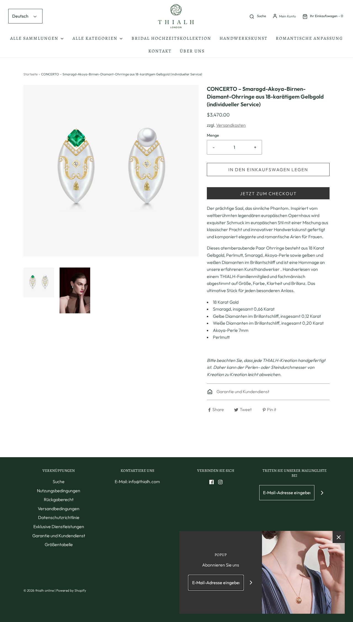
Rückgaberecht (59, 499)
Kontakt (160, 51)
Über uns (192, 51)
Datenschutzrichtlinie (58, 517)
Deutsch (20, 16)
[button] (38, 282)
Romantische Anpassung (309, 38)
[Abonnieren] (322, 492)
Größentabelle (59, 544)
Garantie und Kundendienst (242, 391)
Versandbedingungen (58, 508)
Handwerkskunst (244, 38)
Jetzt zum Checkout (268, 193)
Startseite (30, 74)
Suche (59, 481)
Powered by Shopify (71, 590)
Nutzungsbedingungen (58, 490)
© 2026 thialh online (38, 590)
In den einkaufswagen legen (268, 169)
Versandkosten (231, 125)
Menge (213, 135)
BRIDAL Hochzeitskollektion (171, 38)
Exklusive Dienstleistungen (58, 526)
